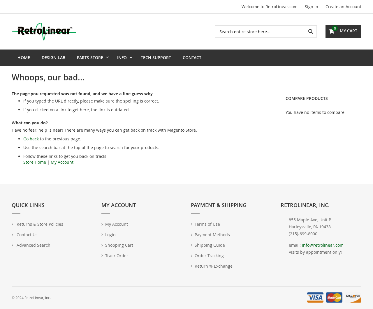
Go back (31, 139)
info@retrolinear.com (323, 245)
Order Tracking (209, 255)
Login (110, 234)
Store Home (34, 162)
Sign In (311, 6)
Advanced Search (32, 245)
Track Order (116, 255)
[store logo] (44, 31)
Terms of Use (207, 224)
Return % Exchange (214, 266)
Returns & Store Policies (39, 224)
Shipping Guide (210, 245)
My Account (62, 162)
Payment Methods (212, 234)
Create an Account (343, 6)
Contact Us (26, 234)
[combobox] (266, 31)
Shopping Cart (119, 245)
